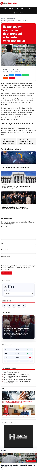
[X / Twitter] (9, 306)
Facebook (18, 75)
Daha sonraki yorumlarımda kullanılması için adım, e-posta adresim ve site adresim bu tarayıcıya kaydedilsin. (18, 267)
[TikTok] (24, 306)
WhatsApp (25, 75)
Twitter (11, 75)
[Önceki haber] (28, 317)
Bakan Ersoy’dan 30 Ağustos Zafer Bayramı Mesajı (17, 374)
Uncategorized (11, 18)
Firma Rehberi (21, 9)
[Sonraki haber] (31, 317)
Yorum (4, 227)
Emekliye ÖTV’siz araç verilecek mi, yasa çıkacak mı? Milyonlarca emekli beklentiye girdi (17, 371)
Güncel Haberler (9, 9)
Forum (31, 9)
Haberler (3, 18)
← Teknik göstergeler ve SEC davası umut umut (8, 141)
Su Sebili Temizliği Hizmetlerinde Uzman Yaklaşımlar (17, 379)
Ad (2, 243)
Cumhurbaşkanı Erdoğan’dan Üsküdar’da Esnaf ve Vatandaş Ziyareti (17, 382)
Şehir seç (7, 290)
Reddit (5, 78)
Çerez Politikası (18, 12)
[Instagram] (14, 306)
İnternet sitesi (5, 257)
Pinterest (12, 78)
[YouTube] (19, 306)
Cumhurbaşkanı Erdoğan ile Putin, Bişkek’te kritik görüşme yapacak (17, 376)
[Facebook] (4, 306)
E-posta (4, 250)
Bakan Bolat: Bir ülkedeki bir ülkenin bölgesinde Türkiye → (26, 141)
